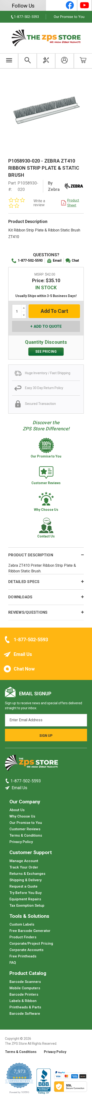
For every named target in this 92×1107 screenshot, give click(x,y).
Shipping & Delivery (25, 880)
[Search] (27, 61)
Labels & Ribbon (23, 1001)
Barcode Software (24, 1013)
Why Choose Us (22, 816)
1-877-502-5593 (30, 260)
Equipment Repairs (25, 899)
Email (57, 260)
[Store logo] (31, 764)
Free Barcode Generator (29, 931)
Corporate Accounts (26, 950)
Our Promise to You (69, 17)
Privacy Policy (21, 842)
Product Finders (22, 937)
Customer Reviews (24, 829)
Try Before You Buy (25, 893)
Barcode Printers (23, 994)
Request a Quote (23, 886)
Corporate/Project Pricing (31, 943)
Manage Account (23, 861)
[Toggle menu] (9, 60)
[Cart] (83, 61)
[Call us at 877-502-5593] (8, 781)
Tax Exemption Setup (26, 905)
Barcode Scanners (25, 982)
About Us (17, 810)
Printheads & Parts (25, 1007)
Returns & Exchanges (27, 874)
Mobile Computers (24, 988)
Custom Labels (21, 924)
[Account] (64, 61)
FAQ (12, 962)
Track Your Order (23, 867)
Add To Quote (48, 326)
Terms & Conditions (25, 835)
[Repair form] (46, 61)
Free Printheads (22, 956)
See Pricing (46, 351)
